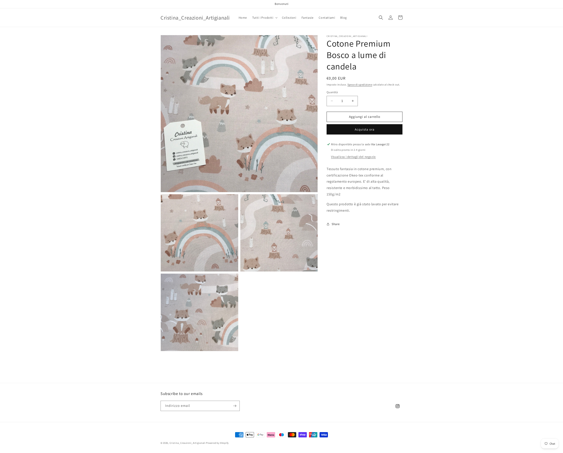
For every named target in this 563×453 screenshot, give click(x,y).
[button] (264, 17)
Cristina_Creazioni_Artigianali (188, 442)
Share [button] (336, 224)
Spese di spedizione (359, 84)
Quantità (332, 92)
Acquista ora (365, 129)
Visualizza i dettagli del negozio (353, 157)
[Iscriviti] (234, 406)
